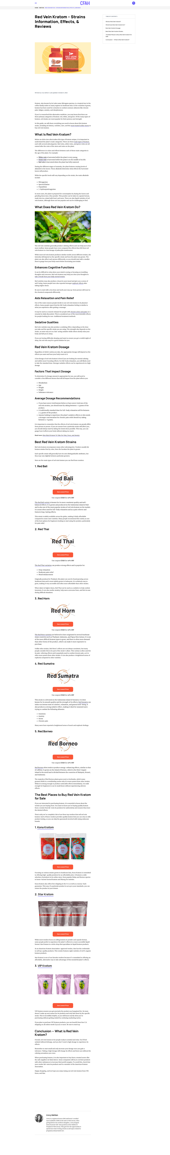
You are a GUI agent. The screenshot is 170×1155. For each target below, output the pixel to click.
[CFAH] (85, 3)
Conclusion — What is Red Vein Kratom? (117, 40)
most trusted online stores (80, 125)
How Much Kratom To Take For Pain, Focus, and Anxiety (61, 435)
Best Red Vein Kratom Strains (114, 31)
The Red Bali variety (42, 502)
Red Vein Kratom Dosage (113, 28)
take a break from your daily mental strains (50, 277)
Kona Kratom (45, 827)
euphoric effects (77, 283)
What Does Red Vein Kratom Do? (115, 25)
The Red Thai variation (43, 565)
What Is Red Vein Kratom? (113, 21)
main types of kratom (81, 142)
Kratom (41, 7)
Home (36, 7)
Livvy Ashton (52, 1115)
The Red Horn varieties (43, 635)
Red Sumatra (83, 702)
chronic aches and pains (79, 312)
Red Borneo (39, 768)
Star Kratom (45, 894)
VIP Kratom (45, 966)
